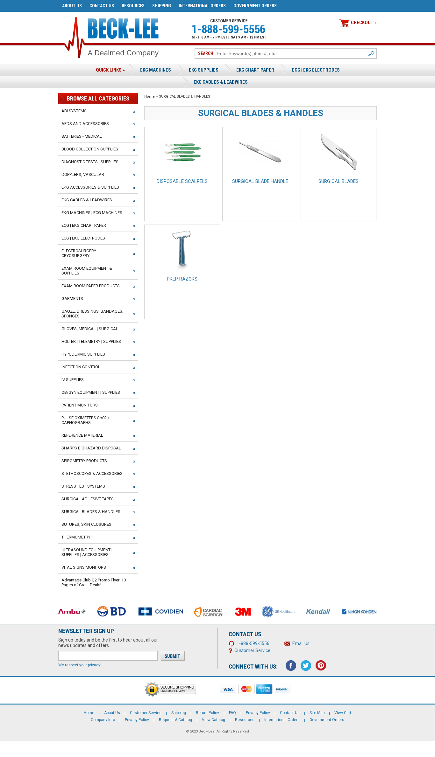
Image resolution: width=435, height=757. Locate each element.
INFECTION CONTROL (80, 367)
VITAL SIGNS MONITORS (83, 567)
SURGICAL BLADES (338, 181)
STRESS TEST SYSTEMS (83, 486)
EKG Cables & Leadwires (221, 82)
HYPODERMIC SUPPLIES (83, 354)
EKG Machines (155, 70)
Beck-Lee (207, 731)
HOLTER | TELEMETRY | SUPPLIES (91, 341)
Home (149, 96)
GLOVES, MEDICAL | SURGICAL (89, 328)
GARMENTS (72, 298)
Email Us (301, 643)
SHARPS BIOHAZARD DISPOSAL (91, 448)
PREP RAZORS (182, 279)
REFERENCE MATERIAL (82, 435)
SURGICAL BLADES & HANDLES (90, 511)
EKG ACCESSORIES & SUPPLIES (90, 187)
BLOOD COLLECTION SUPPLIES (89, 149)
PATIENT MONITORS (79, 405)
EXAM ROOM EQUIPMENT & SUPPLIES (86, 270)
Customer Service (252, 650)
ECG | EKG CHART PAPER (83, 225)
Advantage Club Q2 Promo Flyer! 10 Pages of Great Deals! (93, 582)
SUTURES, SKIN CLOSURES (86, 524)
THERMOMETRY (75, 537)
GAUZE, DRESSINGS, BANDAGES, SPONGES (92, 313)
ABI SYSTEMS (74, 110)
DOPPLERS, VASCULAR (82, 174)
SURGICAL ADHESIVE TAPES (87, 499)
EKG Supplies (203, 70)
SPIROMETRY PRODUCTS (84, 460)
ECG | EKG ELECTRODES (316, 70)
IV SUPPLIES (72, 379)
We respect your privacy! (79, 665)
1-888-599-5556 (253, 643)
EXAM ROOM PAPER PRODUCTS (90, 285)
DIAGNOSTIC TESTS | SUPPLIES (89, 161)
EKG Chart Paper (255, 70)
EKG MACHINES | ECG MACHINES (91, 212)
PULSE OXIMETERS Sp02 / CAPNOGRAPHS (85, 420)
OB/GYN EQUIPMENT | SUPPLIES (90, 392)
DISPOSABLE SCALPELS (182, 181)
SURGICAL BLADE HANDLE (260, 181)
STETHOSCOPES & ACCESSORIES (92, 473)
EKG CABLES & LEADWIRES (86, 200)
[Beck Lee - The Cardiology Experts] (123, 27)
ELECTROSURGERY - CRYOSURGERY (79, 253)
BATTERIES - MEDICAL (81, 136)
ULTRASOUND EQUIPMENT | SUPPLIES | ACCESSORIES (86, 552)
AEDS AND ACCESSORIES (85, 123)
